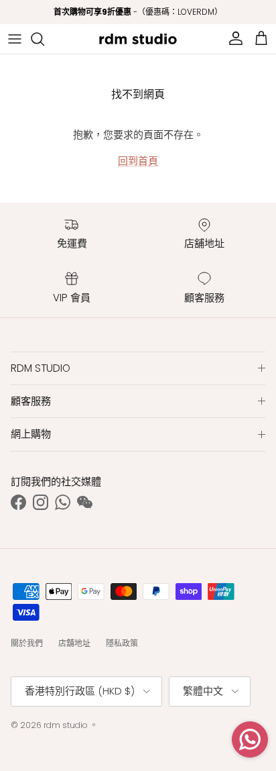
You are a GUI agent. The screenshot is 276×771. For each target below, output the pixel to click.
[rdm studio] (138, 39)
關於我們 (27, 643)
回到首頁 (138, 161)
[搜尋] (44, 39)
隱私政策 (122, 643)
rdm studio (66, 725)
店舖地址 (74, 643)
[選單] (14, 39)
